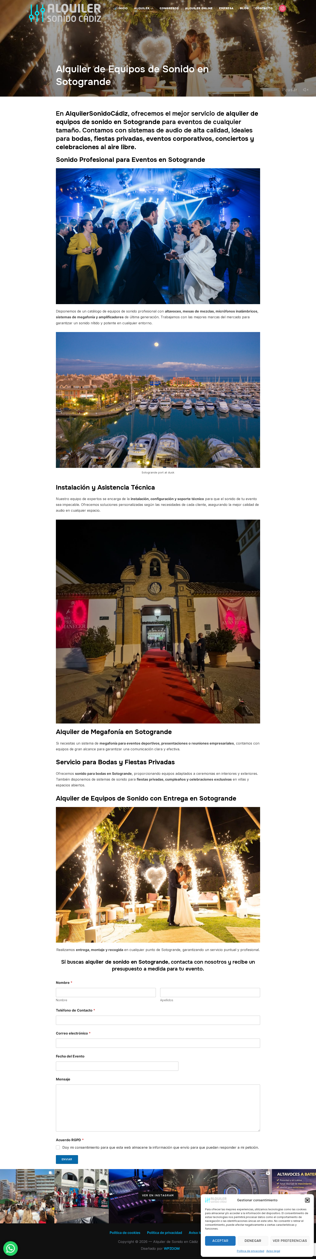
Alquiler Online (199, 8)
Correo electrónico (73, 1033)
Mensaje (63, 1079)
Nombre (61, 1000)
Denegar (253, 1241)
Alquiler (141, 8)
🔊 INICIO (121, 8)
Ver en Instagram (158, 1195)
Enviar (67, 1159)
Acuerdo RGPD (70, 1140)
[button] (307, 1200)
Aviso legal (273, 1251)
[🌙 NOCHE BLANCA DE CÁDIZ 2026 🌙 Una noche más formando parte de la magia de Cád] (27, 1196)
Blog (244, 8)
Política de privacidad (250, 1251)
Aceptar (220, 1241)
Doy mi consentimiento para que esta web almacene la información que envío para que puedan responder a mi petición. (160, 1147)
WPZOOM (172, 1248)
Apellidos (166, 1000)
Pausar (290, 89)
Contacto (264, 8)
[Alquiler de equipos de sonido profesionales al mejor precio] (136, 1196)
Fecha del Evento (70, 1056)
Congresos (169, 8)
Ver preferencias (290, 1241)
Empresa (226, 8)
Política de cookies (125, 1232)
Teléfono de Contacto (75, 1010)
